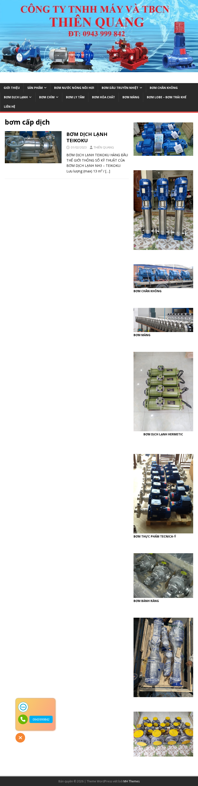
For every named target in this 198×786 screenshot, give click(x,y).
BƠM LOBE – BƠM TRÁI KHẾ (166, 97)
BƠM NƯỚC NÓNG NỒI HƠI (74, 88)
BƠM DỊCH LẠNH (16, 97)
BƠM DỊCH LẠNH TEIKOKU (86, 137)
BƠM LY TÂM (75, 97)
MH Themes (131, 781)
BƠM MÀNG (130, 97)
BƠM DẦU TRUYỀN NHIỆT (120, 88)
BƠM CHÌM (47, 97)
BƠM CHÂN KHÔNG (164, 88)
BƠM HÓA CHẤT (103, 97)
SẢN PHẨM (35, 88)
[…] (107, 171)
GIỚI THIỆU (12, 88)
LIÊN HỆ (9, 107)
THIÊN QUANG (104, 147)
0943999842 (41, 719)
